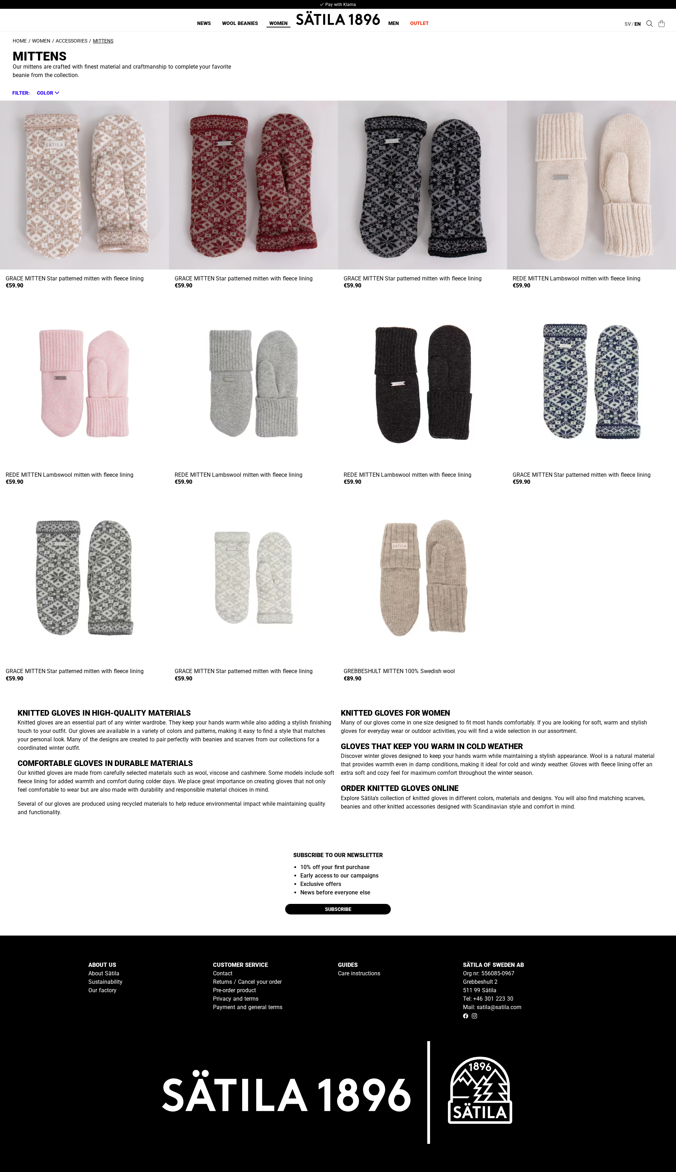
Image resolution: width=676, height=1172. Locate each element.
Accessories (71, 41)
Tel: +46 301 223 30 (488, 998)
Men (393, 23)
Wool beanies (240, 23)
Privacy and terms (235, 998)
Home (20, 41)
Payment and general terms (247, 1007)
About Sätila (103, 973)
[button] (48, 92)
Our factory (102, 990)
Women (278, 23)
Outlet (419, 23)
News (204, 23)
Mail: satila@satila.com (492, 1007)
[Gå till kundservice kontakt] (654, 1150)
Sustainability (105, 981)
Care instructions (359, 973)
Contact (222, 973)
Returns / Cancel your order (247, 981)
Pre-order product (234, 990)
